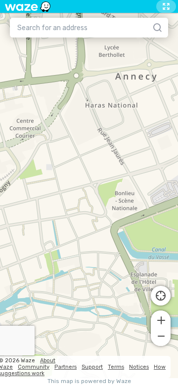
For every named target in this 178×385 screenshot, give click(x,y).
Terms (116, 367)
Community (33, 367)
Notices (139, 367)
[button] (161, 319)
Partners (65, 367)
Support (92, 367)
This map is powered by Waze (89, 381)
